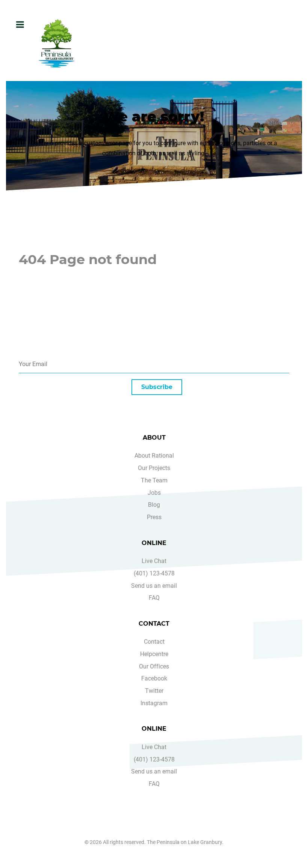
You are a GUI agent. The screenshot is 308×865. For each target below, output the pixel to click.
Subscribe (156, 386)
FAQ (154, 597)
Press (154, 517)
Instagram (154, 703)
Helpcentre (154, 654)
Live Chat (154, 561)
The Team (154, 480)
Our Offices (154, 666)
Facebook (154, 678)
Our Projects (154, 468)
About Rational (154, 455)
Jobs (154, 492)
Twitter (154, 690)
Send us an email (154, 585)
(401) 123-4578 (154, 573)
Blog (154, 504)
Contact (154, 641)
